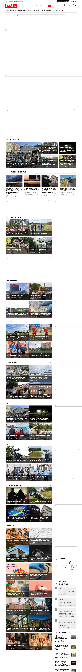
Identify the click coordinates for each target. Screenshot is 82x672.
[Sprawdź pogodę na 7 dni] (59, 566)
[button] (75, 172)
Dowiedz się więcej (68, 669)
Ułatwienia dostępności (64, 1)
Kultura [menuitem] (43, 10)
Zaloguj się (73, 1)
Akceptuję (77, 669)
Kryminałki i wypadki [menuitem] (52, 10)
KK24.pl (56, 575)
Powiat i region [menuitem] (22, 10)
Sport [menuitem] (29, 10)
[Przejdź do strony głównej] (13, 6)
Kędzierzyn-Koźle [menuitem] (11, 10)
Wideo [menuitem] (61, 10)
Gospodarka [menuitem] (36, 10)
